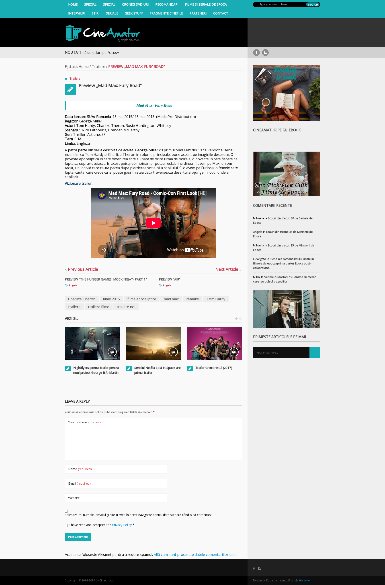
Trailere (98, 66)
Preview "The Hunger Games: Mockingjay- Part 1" (106, 279)
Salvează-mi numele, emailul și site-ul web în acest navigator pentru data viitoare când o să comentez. (138, 515)
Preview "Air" (169, 279)
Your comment (86, 422)
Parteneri (198, 13)
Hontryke (305, 580)
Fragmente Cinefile (166, 13)
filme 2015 (111, 299)
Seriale (112, 13)
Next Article (228, 269)
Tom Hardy (216, 299)
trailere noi (126, 306)
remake (192, 299)
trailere (74, 306)
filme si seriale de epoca (206, 4)
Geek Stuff (134, 13)
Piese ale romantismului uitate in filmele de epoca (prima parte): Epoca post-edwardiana (283, 263)
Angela (73, 285)
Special (90, 4)
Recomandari (166, 4)
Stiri (95, 13)
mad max (171, 299)
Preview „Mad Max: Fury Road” (110, 85)
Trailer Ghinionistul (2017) (213, 368)
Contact (220, 13)
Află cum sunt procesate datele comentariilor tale (195, 554)
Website (74, 498)
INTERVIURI (76, 13)
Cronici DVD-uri (135, 4)
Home (73, 4)
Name (80, 469)
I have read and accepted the (101, 525)
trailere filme (98, 306)
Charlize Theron (81, 299)
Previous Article (81, 269)
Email (79, 483)
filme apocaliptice (141, 299)
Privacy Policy (122, 525)
